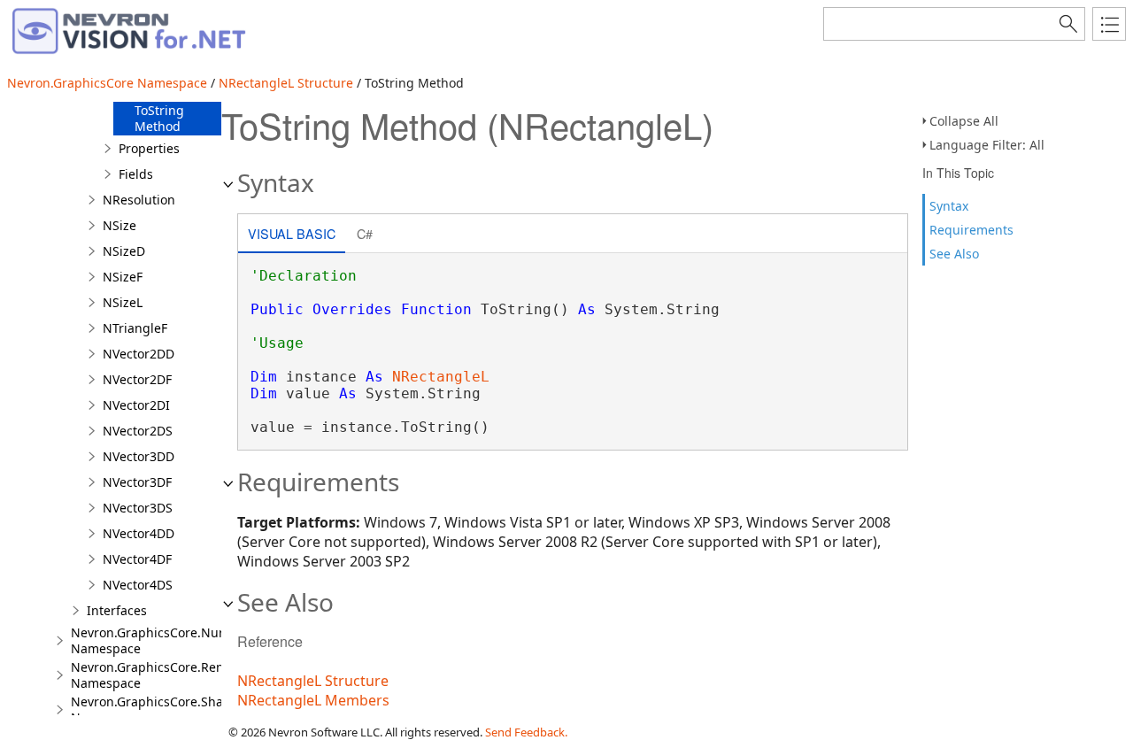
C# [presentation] (365, 233)
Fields (136, 174)
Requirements (971, 229)
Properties (149, 148)
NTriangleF (135, 328)
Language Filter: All (986, 144)
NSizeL (123, 302)
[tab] (291, 235)
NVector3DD (138, 456)
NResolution (139, 199)
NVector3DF (137, 482)
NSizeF (123, 276)
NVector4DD (138, 533)
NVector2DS (138, 430)
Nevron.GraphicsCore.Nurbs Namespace (154, 640)
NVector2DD (138, 353)
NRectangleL (440, 376)
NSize (119, 225)
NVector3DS (138, 507)
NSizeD (124, 251)
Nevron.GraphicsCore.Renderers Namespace (167, 675)
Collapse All (963, 120)
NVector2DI (136, 405)
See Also (954, 253)
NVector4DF (137, 559)
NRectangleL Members (313, 700)
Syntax (948, 205)
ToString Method (159, 118)
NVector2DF (137, 379)
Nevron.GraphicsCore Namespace (107, 82)
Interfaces (117, 610)
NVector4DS (138, 584)
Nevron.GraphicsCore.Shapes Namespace (157, 709)
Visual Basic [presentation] (291, 233)
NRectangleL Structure (286, 82)
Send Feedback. (526, 732)
